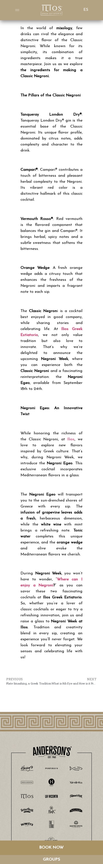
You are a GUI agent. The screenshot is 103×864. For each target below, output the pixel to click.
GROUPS (51, 860)
